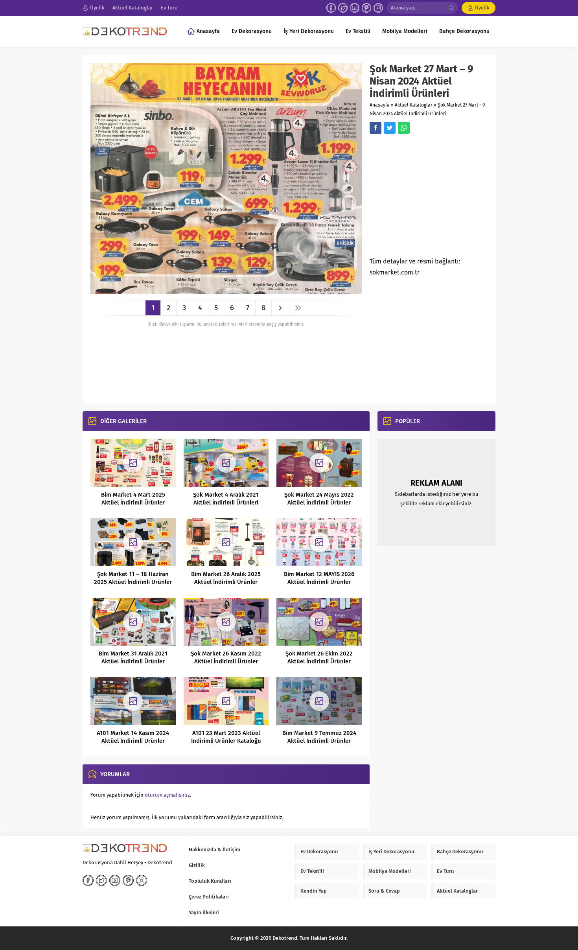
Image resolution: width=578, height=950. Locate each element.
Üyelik (482, 8)
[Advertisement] (436, 198)
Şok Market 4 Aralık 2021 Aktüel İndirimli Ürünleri (226, 498)
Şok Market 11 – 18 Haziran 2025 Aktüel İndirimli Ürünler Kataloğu (133, 582)
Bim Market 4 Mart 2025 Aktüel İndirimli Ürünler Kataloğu (133, 502)
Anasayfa (380, 105)
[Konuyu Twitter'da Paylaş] (390, 128)
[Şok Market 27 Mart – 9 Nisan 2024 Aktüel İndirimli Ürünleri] (226, 291)
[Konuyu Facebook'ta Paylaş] (375, 128)
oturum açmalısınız (167, 795)
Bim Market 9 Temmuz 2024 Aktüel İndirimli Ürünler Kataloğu (319, 740)
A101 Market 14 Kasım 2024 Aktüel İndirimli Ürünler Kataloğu (133, 740)
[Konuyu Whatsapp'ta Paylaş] (404, 128)
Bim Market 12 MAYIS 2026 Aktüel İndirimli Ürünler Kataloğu (319, 582)
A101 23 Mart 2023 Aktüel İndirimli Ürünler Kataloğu (226, 736)
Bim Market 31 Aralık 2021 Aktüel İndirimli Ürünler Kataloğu (133, 661)
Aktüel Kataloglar (414, 105)
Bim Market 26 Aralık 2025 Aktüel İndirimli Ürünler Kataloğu (226, 582)
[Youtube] (354, 8)
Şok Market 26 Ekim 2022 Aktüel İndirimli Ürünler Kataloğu (319, 661)
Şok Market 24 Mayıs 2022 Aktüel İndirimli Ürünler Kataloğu (319, 502)
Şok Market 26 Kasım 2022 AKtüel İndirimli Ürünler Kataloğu (226, 661)
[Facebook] (331, 8)
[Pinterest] (366, 8)
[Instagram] (378, 8)
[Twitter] (343, 8)
